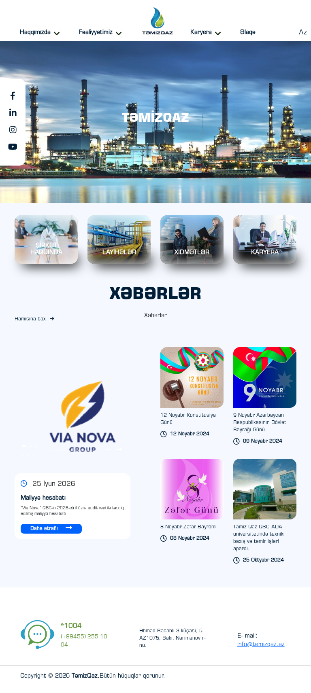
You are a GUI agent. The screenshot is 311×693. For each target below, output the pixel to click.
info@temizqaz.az (261, 645)
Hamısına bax (30, 319)
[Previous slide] (107, 450)
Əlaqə (248, 33)
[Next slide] (118, 450)
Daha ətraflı (45, 528)
